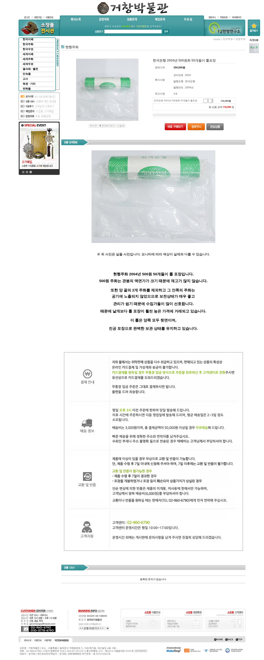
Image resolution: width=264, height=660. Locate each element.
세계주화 (28, 59)
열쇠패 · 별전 (30, 68)
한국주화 (28, 44)
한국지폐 (28, 39)
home (216, 39)
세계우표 (28, 63)
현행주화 (240, 39)
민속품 (27, 73)
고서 (25, 78)
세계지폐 (28, 54)
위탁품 (27, 88)
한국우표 (28, 49)
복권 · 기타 (29, 83)
